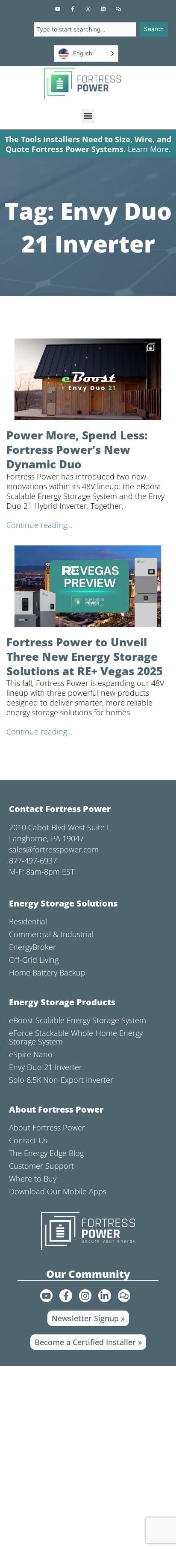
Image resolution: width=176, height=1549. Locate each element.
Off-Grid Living (34, 959)
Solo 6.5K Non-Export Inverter (61, 1080)
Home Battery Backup (47, 972)
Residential (28, 921)
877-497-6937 (33, 860)
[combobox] (85, 29)
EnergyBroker (32, 947)
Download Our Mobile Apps (57, 1191)
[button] (88, 116)
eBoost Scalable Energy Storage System (77, 1020)
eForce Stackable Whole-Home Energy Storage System (76, 1037)
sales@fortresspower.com (54, 849)
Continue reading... (39, 525)
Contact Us (28, 1140)
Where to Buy (32, 1178)
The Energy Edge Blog (46, 1153)
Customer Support (41, 1166)
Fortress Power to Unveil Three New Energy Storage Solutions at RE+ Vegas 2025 (84, 656)
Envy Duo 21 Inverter (45, 1067)
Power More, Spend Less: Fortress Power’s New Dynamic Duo (77, 449)
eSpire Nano (31, 1054)
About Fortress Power (47, 1127)
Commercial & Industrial (51, 934)
